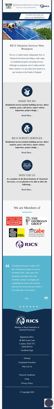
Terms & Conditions (27, 375)
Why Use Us (27, 367)
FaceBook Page (27, 350)
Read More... (27, 115)
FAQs (27, 379)
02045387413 (39, 18)
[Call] (49, 403)
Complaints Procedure (27, 362)
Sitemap (27, 358)
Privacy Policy (27, 383)
